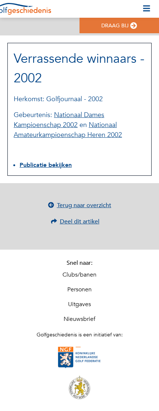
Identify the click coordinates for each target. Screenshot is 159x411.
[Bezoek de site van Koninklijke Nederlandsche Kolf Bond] (79, 387)
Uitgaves (79, 304)
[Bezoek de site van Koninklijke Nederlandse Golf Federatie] (79, 358)
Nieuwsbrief (79, 319)
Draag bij (115, 25)
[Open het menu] (146, 8)
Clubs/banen (79, 275)
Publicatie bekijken (46, 165)
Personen (79, 289)
